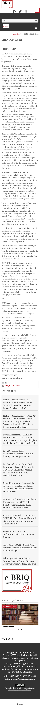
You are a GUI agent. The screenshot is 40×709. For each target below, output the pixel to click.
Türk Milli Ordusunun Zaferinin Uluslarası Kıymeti (18, 534)
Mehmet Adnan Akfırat (14, 400)
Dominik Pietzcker (12, 435)
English (5, 26)
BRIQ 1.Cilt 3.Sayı (12, 386)
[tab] (20, 403)
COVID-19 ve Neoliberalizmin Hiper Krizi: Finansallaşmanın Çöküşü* (18, 505)
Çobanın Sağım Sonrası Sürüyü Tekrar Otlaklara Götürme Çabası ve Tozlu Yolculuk (19, 561)
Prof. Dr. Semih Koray (13, 451)
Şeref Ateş (8, 545)
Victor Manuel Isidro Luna (16, 515)
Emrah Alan (8, 532)
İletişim (20, 704)
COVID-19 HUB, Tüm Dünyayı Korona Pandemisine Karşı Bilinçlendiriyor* (20, 548)
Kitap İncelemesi (8, 627)
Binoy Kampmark (11, 483)
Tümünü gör (8, 639)
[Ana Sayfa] (7, 4)
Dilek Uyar (8, 558)
